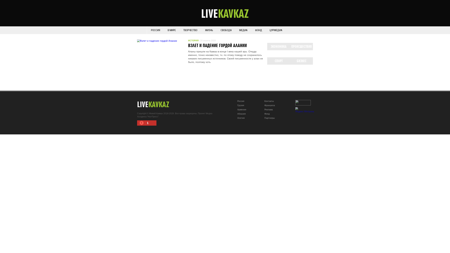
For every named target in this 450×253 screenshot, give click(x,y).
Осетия (241, 118)
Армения (241, 109)
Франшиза (269, 105)
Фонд (258, 30)
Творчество (190, 30)
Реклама (268, 109)
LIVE (225, 13)
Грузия (240, 105)
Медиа (243, 30)
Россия (155, 30)
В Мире (172, 30)
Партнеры (269, 118)
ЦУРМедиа (276, 30)
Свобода (226, 30)
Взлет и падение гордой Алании (217, 45)
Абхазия (241, 114)
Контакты (269, 101)
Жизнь (209, 30)
